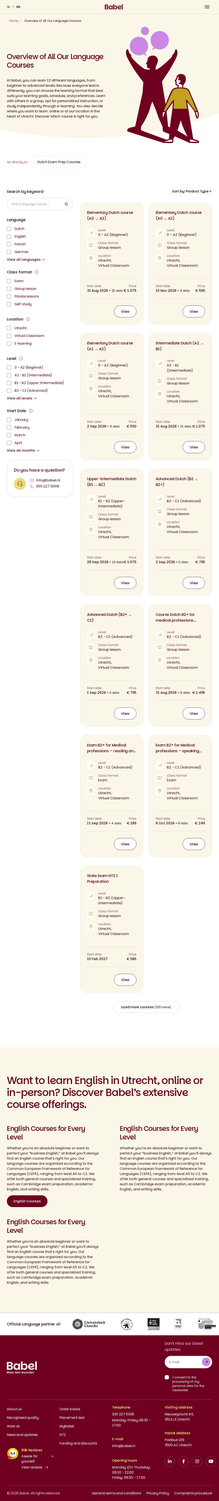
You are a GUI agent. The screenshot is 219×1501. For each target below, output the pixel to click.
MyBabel (66, 1426)
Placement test (71, 1417)
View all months (21, 450)
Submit (206, 1362)
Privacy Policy (157, 1493)
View (125, 311)
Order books (69, 1409)
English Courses (27, 1201)
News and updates (22, 1434)
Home (13, 21)
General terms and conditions (116, 1493)
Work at (13, 1426)
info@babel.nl (48, 480)
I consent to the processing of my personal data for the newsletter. (188, 1383)
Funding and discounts (78, 1443)
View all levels (19, 398)
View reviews (31, 1467)
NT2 (62, 1434)
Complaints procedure (193, 1493)
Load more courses (146, 1007)
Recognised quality (22, 1417)
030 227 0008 (47, 486)
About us (14, 1409)
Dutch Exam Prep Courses (58, 161)
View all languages (24, 259)
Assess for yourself (29, 1459)
